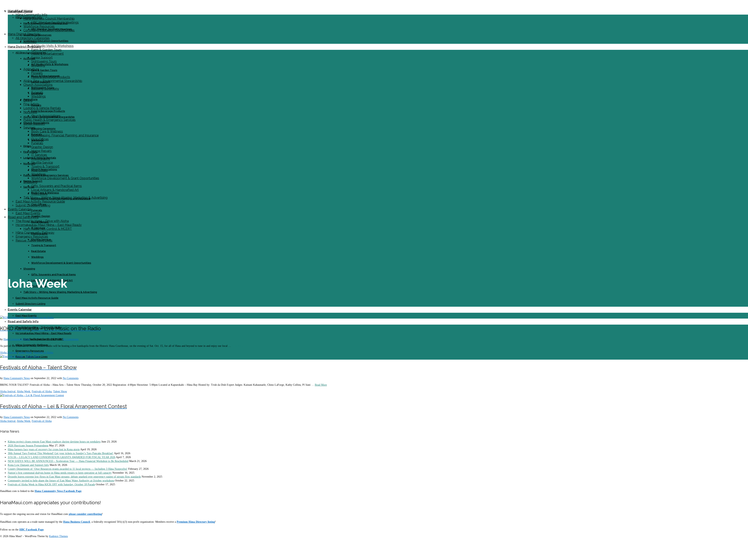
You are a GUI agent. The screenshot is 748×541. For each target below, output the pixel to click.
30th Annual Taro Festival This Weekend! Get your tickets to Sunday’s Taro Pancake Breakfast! (60, 453)
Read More (238, 345)
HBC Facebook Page (31, 529)
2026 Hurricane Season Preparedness (28, 445)
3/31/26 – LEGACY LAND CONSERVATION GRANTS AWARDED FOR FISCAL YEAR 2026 (61, 457)
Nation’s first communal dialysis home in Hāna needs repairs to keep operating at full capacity (60, 472)
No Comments (71, 339)
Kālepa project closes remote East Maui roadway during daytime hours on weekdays (54, 441)
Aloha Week (25, 352)
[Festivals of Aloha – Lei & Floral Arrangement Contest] (32, 395)
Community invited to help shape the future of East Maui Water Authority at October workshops (61, 480)
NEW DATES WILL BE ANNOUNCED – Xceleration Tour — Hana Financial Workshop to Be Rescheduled (68, 461)
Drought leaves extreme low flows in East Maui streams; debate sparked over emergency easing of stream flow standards (74, 476)
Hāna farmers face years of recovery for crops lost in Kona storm (44, 449)
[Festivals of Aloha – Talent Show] (20, 356)
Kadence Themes (58, 536)
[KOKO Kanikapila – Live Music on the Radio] (27, 317)
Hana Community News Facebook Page (58, 491)
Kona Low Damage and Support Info (28, 465)
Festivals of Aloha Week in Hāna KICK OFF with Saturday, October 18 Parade (51, 484)
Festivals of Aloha (43, 352)
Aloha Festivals (8, 352)
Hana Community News (17, 339)
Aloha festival (7, 391)
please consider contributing (85, 514)
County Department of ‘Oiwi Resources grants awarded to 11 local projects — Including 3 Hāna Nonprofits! (67, 468)
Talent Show (60, 391)
